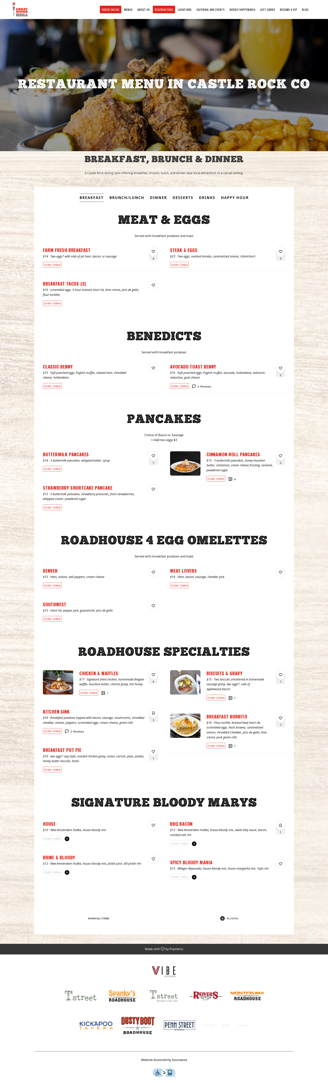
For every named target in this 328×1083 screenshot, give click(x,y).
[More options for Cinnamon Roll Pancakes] (280, 455)
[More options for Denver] (153, 572)
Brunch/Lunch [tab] (126, 197)
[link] (52, 265)
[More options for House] (153, 825)
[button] (100, 257)
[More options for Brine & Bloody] (153, 859)
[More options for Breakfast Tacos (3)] (153, 285)
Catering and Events (210, 9)
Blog (305, 9)
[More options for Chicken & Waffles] (153, 674)
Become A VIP (288, 9)
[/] (164, 970)
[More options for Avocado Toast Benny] (280, 368)
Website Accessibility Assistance (164, 1060)
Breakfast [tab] (92, 197)
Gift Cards (267, 9)
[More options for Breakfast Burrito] (280, 718)
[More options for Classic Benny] (153, 368)
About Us (143, 9)
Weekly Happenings (242, 9)
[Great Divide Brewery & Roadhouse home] (20, 9)
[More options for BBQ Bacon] (280, 825)
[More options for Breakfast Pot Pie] (153, 751)
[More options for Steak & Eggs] (280, 251)
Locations (185, 9)
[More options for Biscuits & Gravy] (280, 674)
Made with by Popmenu (93, 949)
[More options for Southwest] (153, 605)
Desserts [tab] (183, 197)
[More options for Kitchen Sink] (153, 713)
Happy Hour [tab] (235, 197)
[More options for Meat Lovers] (280, 572)
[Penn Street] (179, 1025)
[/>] (164, 996)
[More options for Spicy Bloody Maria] (280, 863)
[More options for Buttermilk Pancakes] (153, 455)
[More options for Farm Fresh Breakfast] (153, 251)
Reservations (164, 9)
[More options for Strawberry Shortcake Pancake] (153, 489)
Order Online (110, 9)
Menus (128, 9)
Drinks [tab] (207, 197)
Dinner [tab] (158, 197)
